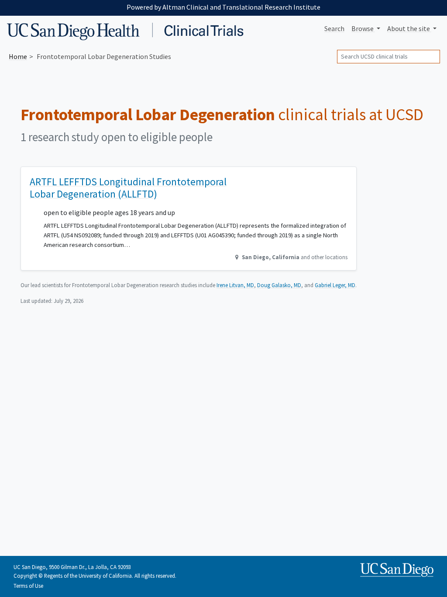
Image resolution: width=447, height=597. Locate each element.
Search (334, 28)
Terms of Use (28, 585)
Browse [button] (363, 28)
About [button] (408, 28)
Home (18, 56)
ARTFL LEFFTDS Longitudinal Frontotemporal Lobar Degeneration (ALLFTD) (128, 187)
